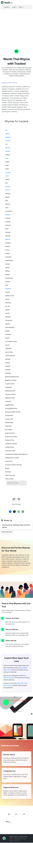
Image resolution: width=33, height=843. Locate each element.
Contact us (16, 840)
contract (8, 140)
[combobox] (16, 483)
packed (7, 214)
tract (6, 158)
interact (7, 186)
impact (7, 133)
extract (7, 148)
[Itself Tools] (16, 818)
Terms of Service (14, 836)
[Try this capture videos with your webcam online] (16, 706)
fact (6, 144)
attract (7, 190)
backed (7, 239)
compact (8, 172)
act (6, 130)
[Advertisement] (16, 26)
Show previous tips (7, 532)
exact (7, 176)
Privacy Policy (23, 836)
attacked (8, 288)
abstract (8, 137)
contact (7, 151)
